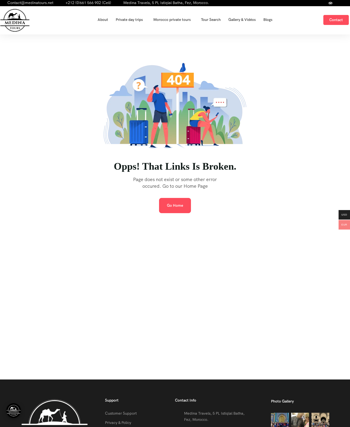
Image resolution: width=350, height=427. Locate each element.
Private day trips (129, 19)
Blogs (267, 19)
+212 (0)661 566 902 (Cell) (88, 2)
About (103, 19)
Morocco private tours (171, 19)
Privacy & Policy (118, 422)
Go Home (175, 205)
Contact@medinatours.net (30, 2)
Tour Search (211, 19)
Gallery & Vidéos (242, 19)
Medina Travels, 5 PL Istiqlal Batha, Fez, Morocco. (166, 2)
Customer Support (121, 413)
